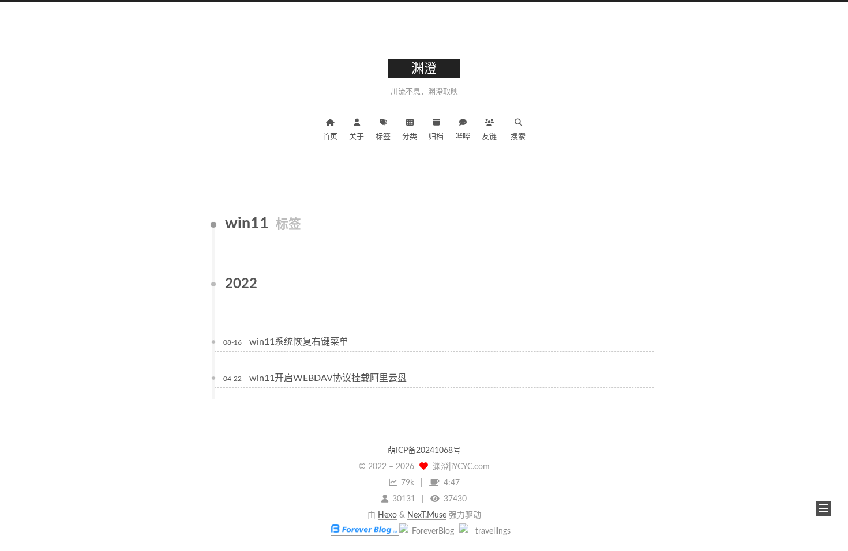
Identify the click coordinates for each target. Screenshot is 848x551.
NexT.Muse (426, 515)
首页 (329, 137)
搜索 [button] (518, 137)
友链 (489, 137)
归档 (436, 137)
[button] (823, 508)
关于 (356, 137)
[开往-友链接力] (488, 531)
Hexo (387, 515)
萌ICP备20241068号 (424, 451)
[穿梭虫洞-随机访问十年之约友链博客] (428, 531)
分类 (409, 137)
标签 (383, 137)
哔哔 (462, 137)
